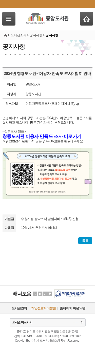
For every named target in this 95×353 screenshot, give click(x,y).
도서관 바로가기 (22, 322)
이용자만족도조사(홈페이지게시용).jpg (52, 103)
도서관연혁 (19, 308)
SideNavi (8, 19)
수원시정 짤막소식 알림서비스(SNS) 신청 (49, 219)
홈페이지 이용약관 (72, 308)
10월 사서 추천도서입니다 (39, 228)
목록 (85, 240)
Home (86, 19)
